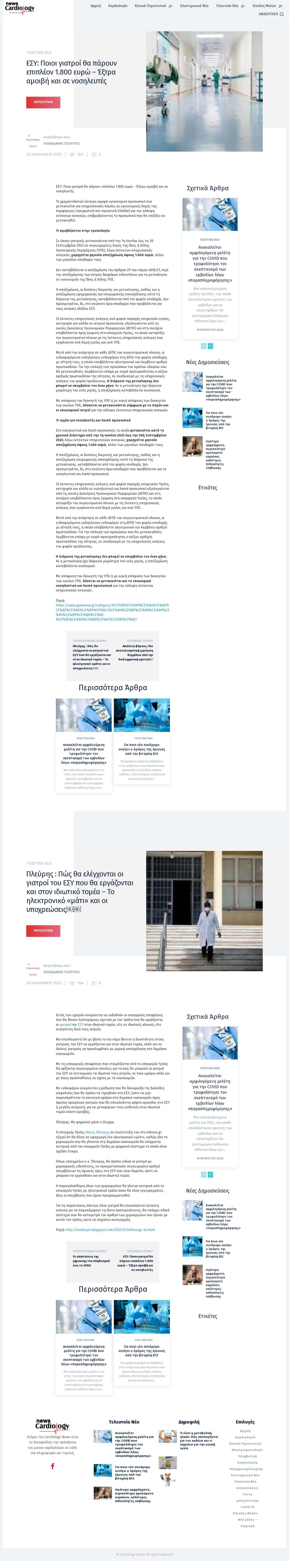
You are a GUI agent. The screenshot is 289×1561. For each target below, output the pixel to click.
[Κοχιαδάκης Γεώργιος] (35, 140)
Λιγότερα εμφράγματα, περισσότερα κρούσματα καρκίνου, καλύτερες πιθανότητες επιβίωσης (215, 454)
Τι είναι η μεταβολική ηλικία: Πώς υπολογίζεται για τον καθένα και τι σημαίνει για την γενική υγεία (199, 1440)
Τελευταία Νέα (39, 52)
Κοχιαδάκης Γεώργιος (62, 143)
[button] (271, 14)
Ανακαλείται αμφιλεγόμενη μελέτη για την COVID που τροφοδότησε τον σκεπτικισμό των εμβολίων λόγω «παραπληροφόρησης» (84, 753)
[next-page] (210, 346)
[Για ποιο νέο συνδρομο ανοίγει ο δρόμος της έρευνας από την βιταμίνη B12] (142, 715)
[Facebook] (52, 1467)
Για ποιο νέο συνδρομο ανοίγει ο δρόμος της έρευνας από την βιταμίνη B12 (141, 749)
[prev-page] (203, 346)
